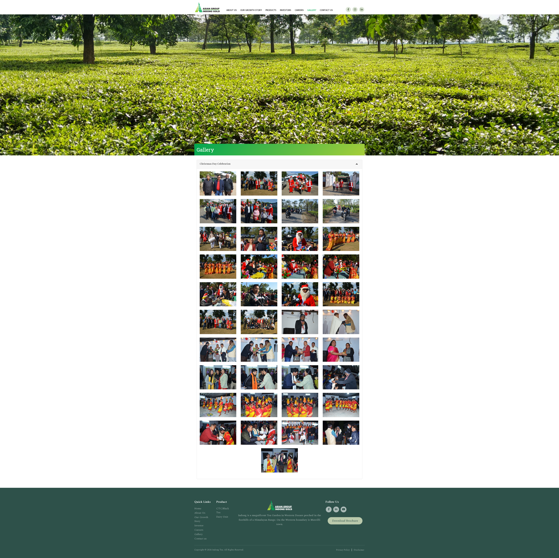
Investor (199, 525)
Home (197, 508)
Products (271, 10)
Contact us (326, 10)
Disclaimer (359, 550)
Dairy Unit (222, 517)
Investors (285, 10)
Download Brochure (345, 521)
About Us (231, 10)
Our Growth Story (251, 10)
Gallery (311, 10)
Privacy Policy (343, 550)
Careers (299, 10)
